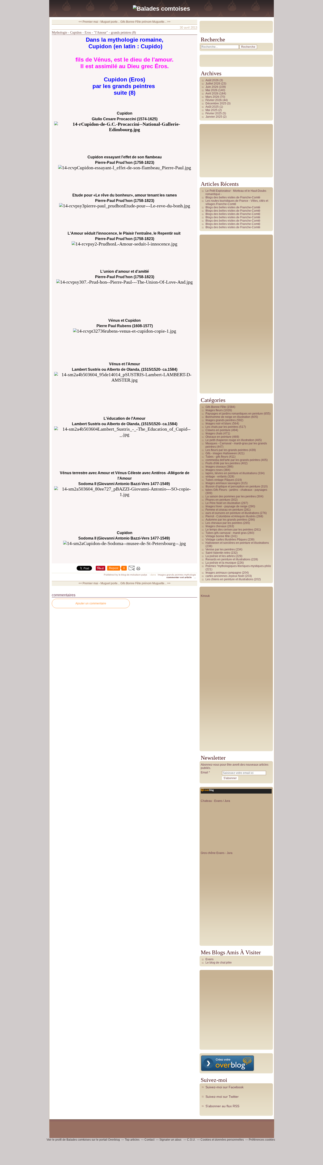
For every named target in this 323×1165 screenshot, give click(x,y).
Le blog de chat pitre (218, 962)
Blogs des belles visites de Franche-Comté (232, 197)
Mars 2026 (212, 96)
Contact (149, 1139)
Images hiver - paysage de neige (226, 506)
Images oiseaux (215, 466)
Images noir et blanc (218, 423)
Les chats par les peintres (221, 427)
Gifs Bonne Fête (215, 407)
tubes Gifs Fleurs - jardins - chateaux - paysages (236, 489)
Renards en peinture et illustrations (227, 559)
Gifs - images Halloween (221, 453)
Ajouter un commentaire (90, 603)
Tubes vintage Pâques (219, 480)
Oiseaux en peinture (218, 436)
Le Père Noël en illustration (222, 503)
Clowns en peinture (218, 430)
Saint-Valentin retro (217, 552)
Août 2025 (212, 106)
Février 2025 (214, 113)
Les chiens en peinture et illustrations (229, 579)
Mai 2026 (211, 90)
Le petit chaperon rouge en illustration (229, 440)
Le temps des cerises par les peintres (229, 529)
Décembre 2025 (216, 103)
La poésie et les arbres (220, 556)
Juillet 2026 (213, 83)
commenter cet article (179, 577)
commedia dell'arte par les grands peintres (232, 460)
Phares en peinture (217, 499)
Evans (209, 959)
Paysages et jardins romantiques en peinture (234, 413)
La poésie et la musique (220, 562)
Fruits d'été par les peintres (222, 463)
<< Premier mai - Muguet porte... (99, 21)
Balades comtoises (78, 1139)
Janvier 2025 (214, 116)
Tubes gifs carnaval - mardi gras (226, 533)
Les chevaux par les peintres (223, 523)
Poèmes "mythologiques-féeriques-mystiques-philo (238, 566)
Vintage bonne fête (217, 536)
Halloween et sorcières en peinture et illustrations (237, 543)
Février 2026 (214, 100)
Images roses (214, 470)
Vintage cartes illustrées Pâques (226, 539)
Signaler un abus (170, 1139)
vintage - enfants (216, 476)
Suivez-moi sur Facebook (224, 1087)
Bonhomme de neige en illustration (227, 417)
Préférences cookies (262, 1139)
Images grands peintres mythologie (177, 574)
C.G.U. (191, 1139)
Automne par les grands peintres (226, 519)
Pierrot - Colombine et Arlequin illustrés (230, 516)
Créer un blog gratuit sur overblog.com (227, 1063)
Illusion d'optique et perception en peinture (232, 486)
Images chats (214, 433)
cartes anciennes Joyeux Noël (224, 576)
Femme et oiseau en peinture (224, 509)
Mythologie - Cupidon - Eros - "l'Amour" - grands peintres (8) (94, 32)
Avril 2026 (212, 93)
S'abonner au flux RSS (222, 1106)
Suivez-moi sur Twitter (222, 1096)
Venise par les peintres (220, 549)
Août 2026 (212, 80)
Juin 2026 (212, 87)
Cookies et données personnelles (222, 1139)
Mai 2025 (211, 110)
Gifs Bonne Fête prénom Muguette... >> (145, 21)
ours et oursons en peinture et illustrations (232, 513)
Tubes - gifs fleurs (216, 456)
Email (204, 772)
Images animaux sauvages (222, 483)
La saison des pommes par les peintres (230, 496)
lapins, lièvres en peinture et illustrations (231, 473)
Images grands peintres (220, 420)
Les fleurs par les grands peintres (226, 450)
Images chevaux (216, 526)
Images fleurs (214, 410)
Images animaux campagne (223, 572)
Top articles (132, 1139)
